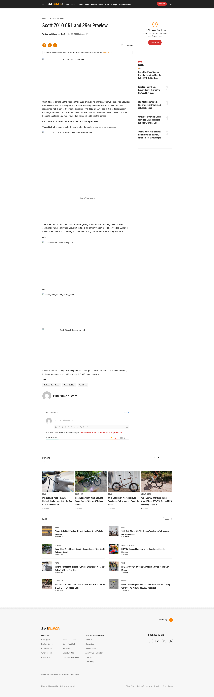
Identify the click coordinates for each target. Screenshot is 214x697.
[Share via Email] (55, 45)
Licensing (157, 686)
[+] (87, 427)
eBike (87, 4)
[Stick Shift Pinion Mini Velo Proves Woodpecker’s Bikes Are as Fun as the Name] (124, 481)
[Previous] (154, 458)
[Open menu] (43, 4)
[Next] (158, 458)
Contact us (89, 644)
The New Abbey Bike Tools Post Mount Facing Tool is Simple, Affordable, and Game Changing (149, 134)
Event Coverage (111, 4)
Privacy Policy (130, 686)
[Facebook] (150, 640)
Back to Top (162, 620)
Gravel (80, 4)
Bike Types (45, 639)
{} (84, 427)
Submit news (90, 648)
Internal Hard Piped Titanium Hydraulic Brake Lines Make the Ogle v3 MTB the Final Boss (149, 75)
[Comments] (122, 45)
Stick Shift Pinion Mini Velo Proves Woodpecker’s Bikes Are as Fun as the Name (149, 104)
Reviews (66, 648)
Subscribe (161, 4)
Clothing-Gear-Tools (51, 385)
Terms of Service (168, 686)
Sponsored (125, 545)
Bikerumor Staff (58, 34)
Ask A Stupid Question (94, 653)
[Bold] (56, 427)
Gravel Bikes (146, 494)
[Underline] (62, 427)
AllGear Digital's (59, 674)
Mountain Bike (69, 385)
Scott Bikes (47, 102)
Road (73, 4)
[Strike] (65, 427)
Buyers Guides (125, 4)
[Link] (80, 427)
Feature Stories (97, 4)
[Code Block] (77, 427)
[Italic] (59, 427)
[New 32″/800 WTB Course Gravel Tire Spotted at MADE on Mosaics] (113, 566)
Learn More (107, 52)
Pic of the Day (46, 648)
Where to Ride (47, 653)
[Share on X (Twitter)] (50, 45)
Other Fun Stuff (69, 644)
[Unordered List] (71, 427)
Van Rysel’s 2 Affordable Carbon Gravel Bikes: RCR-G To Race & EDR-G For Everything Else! (149, 119)
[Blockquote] (74, 427)
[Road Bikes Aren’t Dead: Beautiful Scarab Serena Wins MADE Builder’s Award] (91, 481)
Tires (57, 527)
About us (89, 639)
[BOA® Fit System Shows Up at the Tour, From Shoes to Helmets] (113, 549)
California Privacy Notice (144, 686)
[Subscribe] (170, 640)
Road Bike (83, 385)
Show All (167, 519)
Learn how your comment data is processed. (102, 432)
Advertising (89, 662)
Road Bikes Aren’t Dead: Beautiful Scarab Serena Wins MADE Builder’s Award (149, 90)
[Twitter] (157, 640)
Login (126, 412)
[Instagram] (164, 640)
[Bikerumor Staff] (46, 396)
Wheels (124, 580)
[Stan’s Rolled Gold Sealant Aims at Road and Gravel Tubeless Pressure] (47, 531)
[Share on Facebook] (44, 45)
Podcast (88, 657)
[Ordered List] (68, 427)
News (44, 494)
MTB (67, 4)
